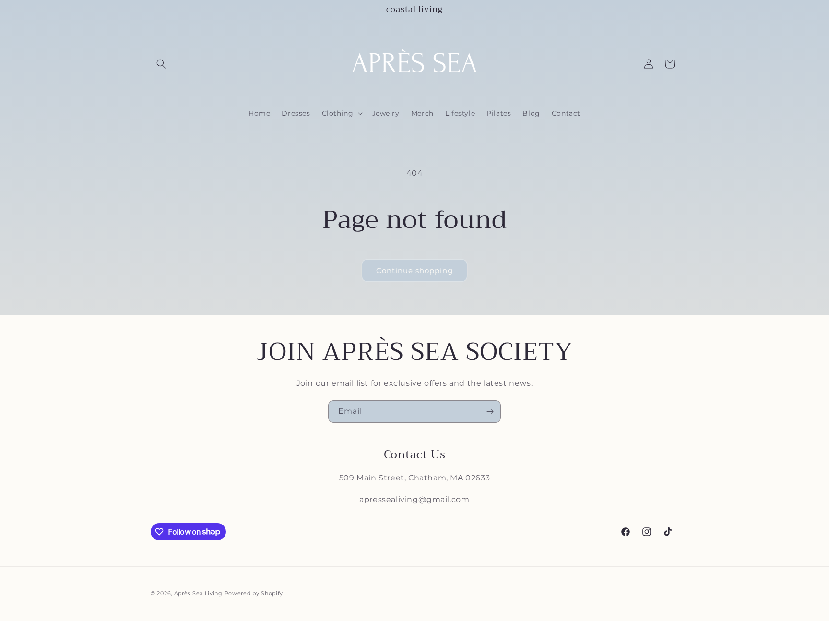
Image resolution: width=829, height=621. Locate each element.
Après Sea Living (198, 593)
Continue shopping (414, 270)
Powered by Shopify (254, 593)
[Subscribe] (489, 411)
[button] (161, 63)
